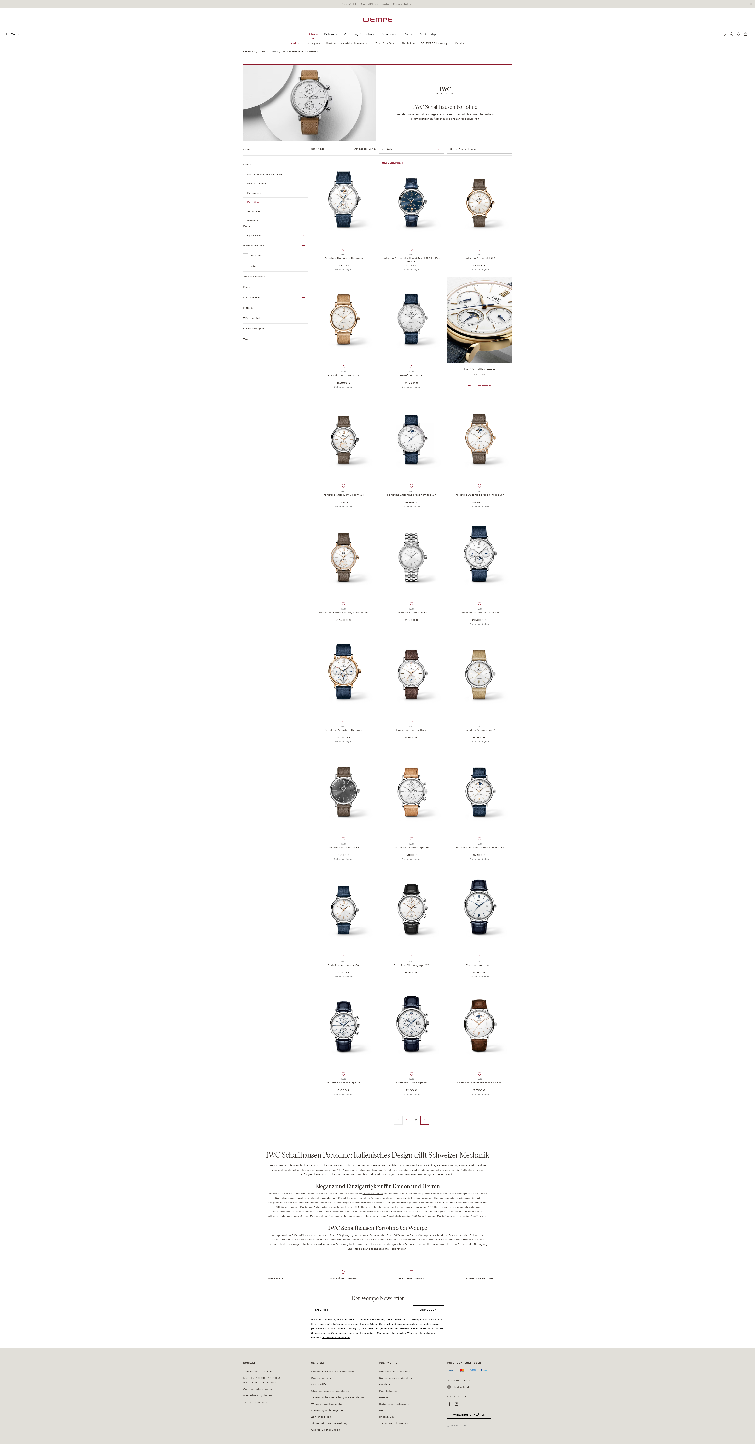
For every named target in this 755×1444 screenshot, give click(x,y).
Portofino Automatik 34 (479, 258)
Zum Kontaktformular (257, 1389)
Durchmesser (251, 297)
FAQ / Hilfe (319, 1384)
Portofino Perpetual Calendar (479, 612)
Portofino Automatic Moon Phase (479, 1082)
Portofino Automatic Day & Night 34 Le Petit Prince (411, 259)
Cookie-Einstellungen (325, 1429)
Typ (245, 339)
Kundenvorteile (321, 1378)
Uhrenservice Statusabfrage (330, 1391)
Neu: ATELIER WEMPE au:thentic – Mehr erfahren (377, 4)
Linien (247, 164)
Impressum (386, 1416)
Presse (384, 1397)
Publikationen (388, 1391)
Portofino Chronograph (411, 1082)
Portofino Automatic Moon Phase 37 (411, 494)
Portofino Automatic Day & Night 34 (343, 612)
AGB (382, 1410)
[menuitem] (724, 34)
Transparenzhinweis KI (394, 1423)
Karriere (384, 1384)
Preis (246, 226)
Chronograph (340, 1202)
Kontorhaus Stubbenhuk (395, 1378)
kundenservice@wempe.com (330, 1333)
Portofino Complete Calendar (343, 258)
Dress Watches (373, 1193)
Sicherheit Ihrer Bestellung (329, 1423)
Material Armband (254, 245)
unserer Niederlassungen (285, 1244)
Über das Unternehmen (394, 1371)
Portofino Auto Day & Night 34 (343, 494)
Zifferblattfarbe (252, 318)
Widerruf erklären (469, 1414)
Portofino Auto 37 (411, 375)
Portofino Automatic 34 (411, 612)
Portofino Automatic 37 (343, 375)
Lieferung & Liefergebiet (327, 1410)
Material (248, 307)
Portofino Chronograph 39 (411, 847)
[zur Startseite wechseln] (377, 20)
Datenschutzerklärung (394, 1403)
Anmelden (428, 1309)
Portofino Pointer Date (411, 730)
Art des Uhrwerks (254, 276)
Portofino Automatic (479, 965)
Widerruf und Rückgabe (327, 1403)
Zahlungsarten (321, 1416)
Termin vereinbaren (256, 1402)
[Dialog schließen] (752, 4)
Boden (247, 287)
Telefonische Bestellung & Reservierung (338, 1397)
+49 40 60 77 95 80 (258, 1371)
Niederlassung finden (257, 1395)
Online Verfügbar (253, 328)
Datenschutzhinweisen (336, 1337)
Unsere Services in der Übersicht (333, 1371)
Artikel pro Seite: (365, 148)
